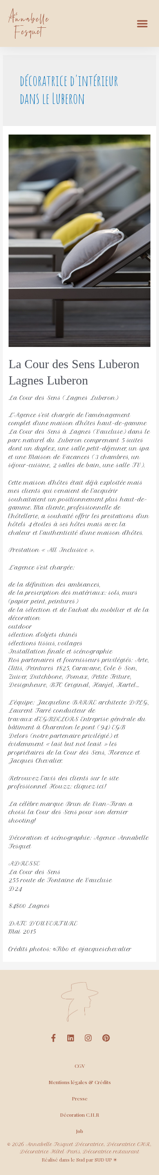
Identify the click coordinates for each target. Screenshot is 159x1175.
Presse (80, 1098)
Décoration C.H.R (79, 1114)
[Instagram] (88, 1037)
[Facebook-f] (53, 1037)
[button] (142, 23)
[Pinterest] (106, 1037)
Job (79, 1131)
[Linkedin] (71, 1037)
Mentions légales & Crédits (80, 1082)
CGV (80, 1065)
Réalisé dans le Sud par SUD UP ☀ (79, 1159)
